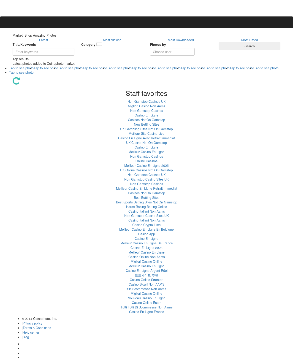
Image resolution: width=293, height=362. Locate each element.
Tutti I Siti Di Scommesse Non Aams (147, 307)
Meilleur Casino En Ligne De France (146, 243)
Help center (31, 332)
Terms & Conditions (37, 327)
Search (249, 46)
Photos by (158, 44)
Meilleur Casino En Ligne (146, 151)
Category (88, 44)
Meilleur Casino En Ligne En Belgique (146, 229)
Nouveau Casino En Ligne (146, 298)
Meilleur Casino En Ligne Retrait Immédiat (146, 188)
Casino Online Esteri (146, 302)
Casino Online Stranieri (146, 279)
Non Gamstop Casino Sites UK (146, 179)
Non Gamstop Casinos (146, 110)
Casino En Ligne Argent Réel (147, 270)
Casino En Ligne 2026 (146, 247)
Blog (26, 337)
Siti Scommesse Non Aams (146, 288)
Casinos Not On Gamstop (146, 119)
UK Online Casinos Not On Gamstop (146, 170)
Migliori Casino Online (146, 261)
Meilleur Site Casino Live (146, 133)
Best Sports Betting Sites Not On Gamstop (146, 202)
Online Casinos (146, 161)
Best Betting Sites (146, 197)
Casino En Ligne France (146, 311)
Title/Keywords (24, 44)
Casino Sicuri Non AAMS (146, 284)
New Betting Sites (146, 124)
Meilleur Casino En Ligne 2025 (146, 165)
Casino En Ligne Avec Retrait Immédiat (146, 138)
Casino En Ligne (146, 115)
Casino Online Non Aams (146, 256)
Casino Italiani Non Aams (146, 211)
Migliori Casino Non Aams (146, 106)
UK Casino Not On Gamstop (146, 142)
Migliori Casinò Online (146, 293)
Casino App (146, 234)
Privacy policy (32, 323)
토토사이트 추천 (146, 275)
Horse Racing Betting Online (146, 206)
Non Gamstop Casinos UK (146, 101)
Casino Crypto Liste (146, 224)
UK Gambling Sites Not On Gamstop (146, 129)
